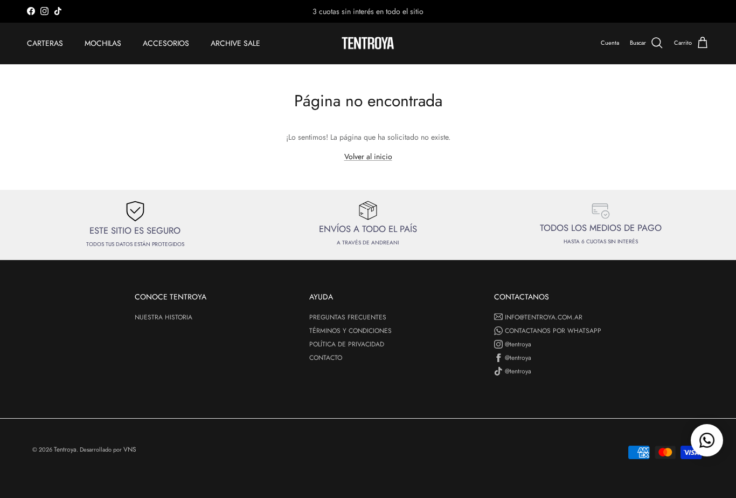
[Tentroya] (368, 43)
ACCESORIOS (166, 43)
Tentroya (65, 449)
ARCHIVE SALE (235, 43)
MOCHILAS (103, 43)
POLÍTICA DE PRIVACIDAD (346, 344)
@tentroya (518, 344)
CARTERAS (45, 43)
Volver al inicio (368, 156)
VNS (129, 449)
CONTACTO (325, 358)
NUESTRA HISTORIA (163, 317)
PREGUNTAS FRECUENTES (347, 317)
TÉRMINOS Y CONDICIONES (350, 331)
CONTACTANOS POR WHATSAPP (553, 331)
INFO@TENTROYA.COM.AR (543, 317)
